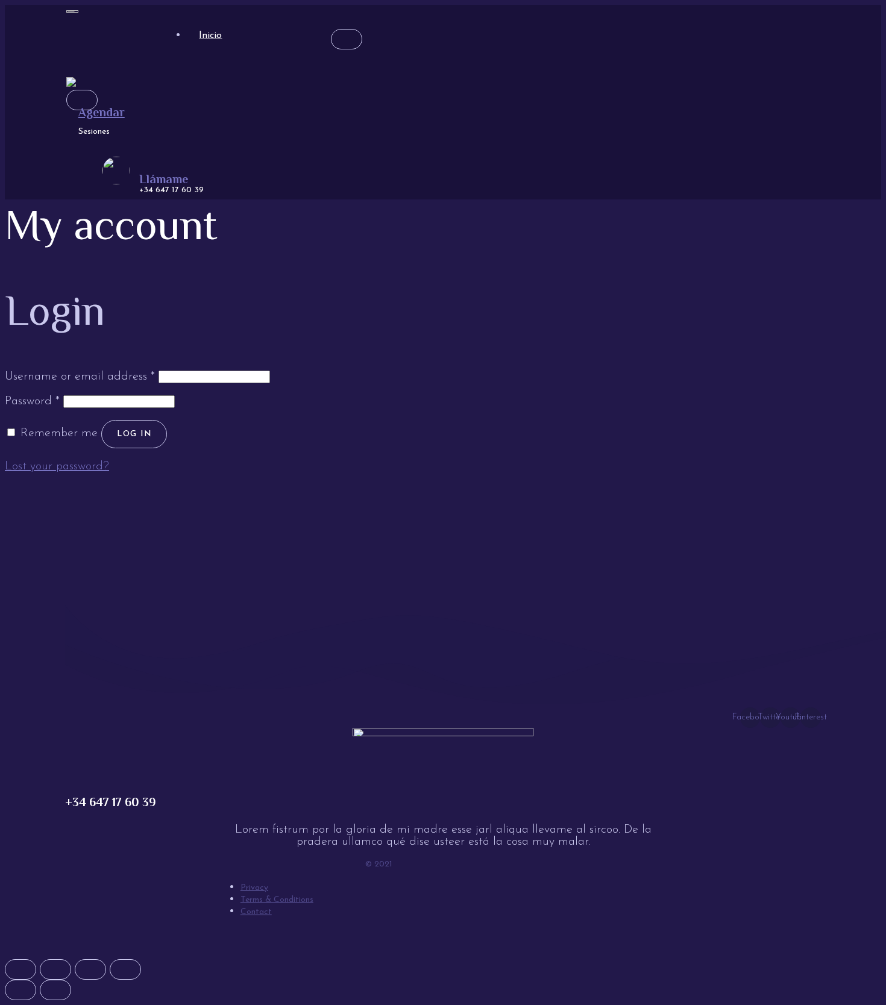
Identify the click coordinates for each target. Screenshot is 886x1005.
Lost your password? (57, 466)
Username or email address (80, 377)
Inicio (210, 35)
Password (32, 401)
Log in (134, 434)
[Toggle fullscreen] (90, 969)
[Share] (55, 969)
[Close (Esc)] (20, 969)
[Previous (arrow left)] (20, 990)
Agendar (101, 112)
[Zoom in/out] (125, 969)
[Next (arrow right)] (55, 990)
